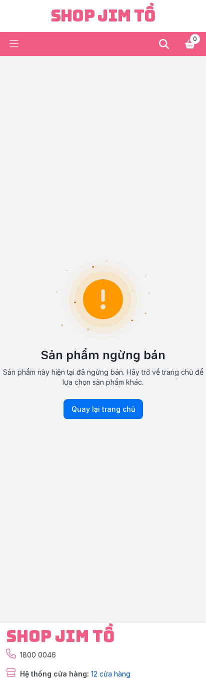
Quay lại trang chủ (103, 409)
